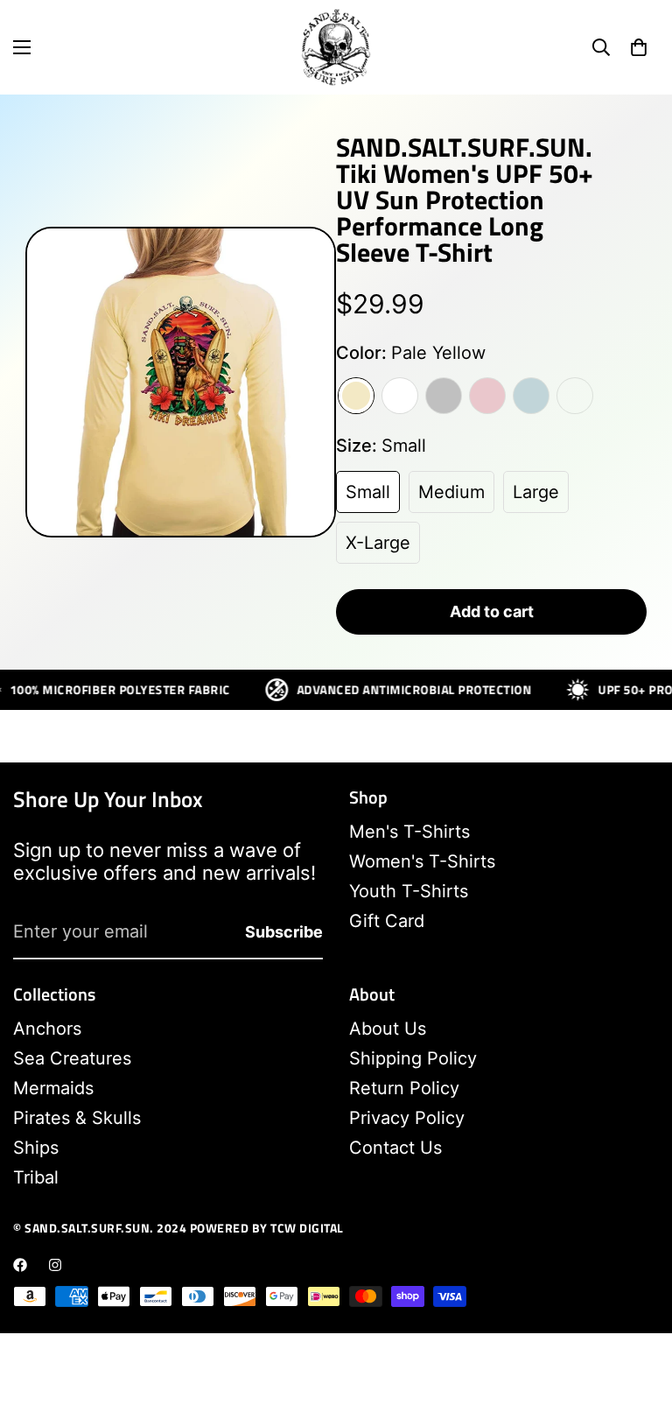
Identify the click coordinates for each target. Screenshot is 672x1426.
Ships (36, 1147)
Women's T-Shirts (422, 861)
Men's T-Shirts (409, 831)
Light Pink (487, 395)
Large (536, 491)
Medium (451, 491)
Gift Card (386, 920)
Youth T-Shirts (408, 891)
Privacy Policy (407, 1117)
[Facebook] (20, 1265)
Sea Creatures (72, 1058)
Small (368, 491)
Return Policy (404, 1088)
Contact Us (395, 1147)
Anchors (47, 1028)
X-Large (378, 542)
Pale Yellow (356, 395)
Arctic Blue (531, 395)
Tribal (36, 1177)
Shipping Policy (413, 1058)
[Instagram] (55, 1265)
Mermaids (53, 1088)
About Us (387, 1028)
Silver (443, 395)
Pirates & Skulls (77, 1117)
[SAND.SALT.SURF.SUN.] (336, 47)
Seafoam (574, 395)
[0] (639, 47)
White (399, 395)
